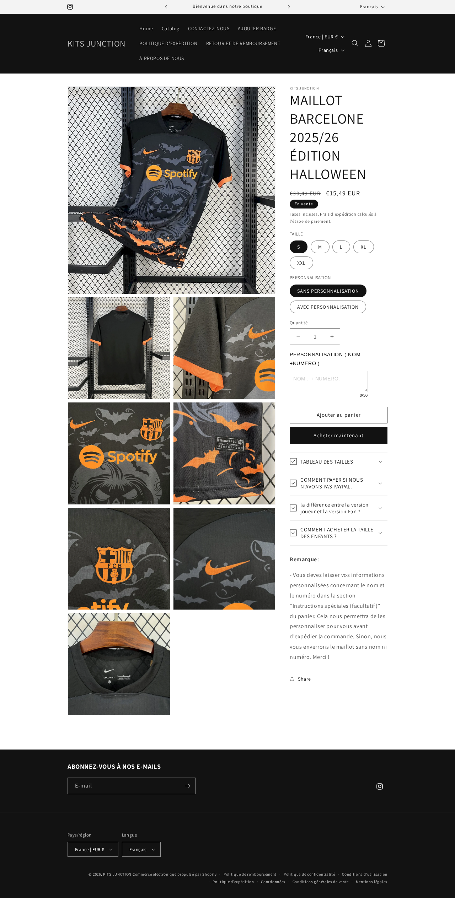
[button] (355, 43)
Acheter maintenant (339, 435)
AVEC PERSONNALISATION (328, 306)
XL (363, 247)
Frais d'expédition (338, 214)
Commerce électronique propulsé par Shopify (174, 874)
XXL (301, 263)
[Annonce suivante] (289, 6)
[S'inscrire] (187, 786)
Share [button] (304, 679)
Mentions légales (371, 881)
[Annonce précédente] (166, 6)
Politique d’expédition (233, 881)
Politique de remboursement (250, 874)
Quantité (298, 322)
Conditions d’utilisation (364, 874)
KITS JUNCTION (117, 874)
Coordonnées (273, 881)
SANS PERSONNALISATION (328, 290)
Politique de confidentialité (309, 874)
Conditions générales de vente (321, 881)
